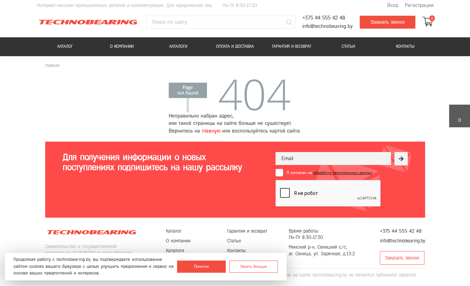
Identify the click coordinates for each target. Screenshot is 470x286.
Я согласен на (329, 173)
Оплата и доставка (235, 46)
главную (211, 131)
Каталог (65, 46)
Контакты (405, 46)
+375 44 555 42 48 (323, 18)
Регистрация (419, 5)
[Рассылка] (401, 158)
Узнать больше (253, 266)
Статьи (348, 46)
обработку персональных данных (342, 173)
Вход (392, 5)
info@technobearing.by (327, 26)
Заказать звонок (388, 22)
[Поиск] (289, 22)
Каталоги (178, 46)
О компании (122, 46)
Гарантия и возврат (291, 46)
